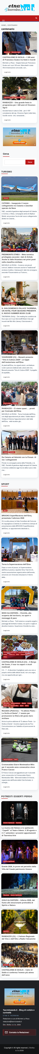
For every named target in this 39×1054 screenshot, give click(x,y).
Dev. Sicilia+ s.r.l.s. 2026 (12, 1024)
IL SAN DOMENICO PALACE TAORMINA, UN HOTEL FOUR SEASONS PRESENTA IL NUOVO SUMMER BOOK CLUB (19, 310)
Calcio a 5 (12, 654)
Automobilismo (22, 652)
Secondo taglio (16, 52)
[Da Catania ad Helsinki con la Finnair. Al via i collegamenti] (19, 442)
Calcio (5, 654)
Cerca (6, 154)
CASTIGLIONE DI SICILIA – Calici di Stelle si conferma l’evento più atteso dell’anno (18, 972)
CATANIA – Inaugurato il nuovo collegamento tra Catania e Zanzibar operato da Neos (17, 205)
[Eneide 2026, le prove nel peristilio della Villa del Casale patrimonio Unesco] (19, 852)
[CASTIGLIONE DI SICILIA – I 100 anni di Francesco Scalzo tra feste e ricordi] (19, 43)
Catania (6, 452)
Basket (31, 652)
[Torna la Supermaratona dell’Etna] (19, 550)
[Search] (36, 18)
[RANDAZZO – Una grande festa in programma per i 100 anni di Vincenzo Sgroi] (19, 88)
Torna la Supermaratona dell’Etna (16, 564)
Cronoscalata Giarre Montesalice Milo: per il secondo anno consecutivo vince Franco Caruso (18, 767)
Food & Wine (7, 403)
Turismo (6, 198)
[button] (3, 18)
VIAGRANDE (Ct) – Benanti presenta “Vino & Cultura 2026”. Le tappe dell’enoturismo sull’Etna (17, 359)
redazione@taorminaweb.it (12, 1021)
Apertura (13, 249)
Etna (13, 97)
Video (5, 656)
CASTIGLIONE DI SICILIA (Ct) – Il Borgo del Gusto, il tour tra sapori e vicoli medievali (19, 664)
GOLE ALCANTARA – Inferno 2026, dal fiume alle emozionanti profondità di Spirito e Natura (18, 902)
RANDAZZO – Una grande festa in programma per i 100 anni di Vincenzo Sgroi (19, 105)
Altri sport (14, 652)
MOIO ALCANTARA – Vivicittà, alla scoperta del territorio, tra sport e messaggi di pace (16, 615)
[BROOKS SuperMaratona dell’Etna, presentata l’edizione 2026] (19, 501)
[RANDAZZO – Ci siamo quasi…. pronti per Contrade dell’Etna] (19, 394)
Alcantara (7, 52)
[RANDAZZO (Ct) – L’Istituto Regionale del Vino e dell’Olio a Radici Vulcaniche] (19, 922)
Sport (5, 510)
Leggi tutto (8, 72)
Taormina (6, 303)
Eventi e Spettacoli (9, 822)
